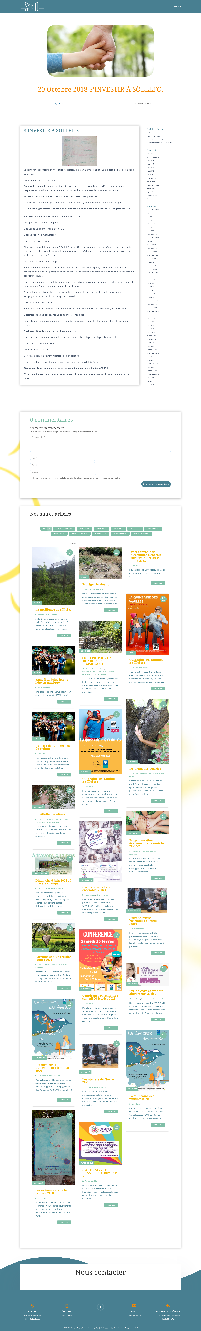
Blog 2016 (150, 161)
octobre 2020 (152, 252)
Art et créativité (153, 157)
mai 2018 (150, 325)
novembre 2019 (153, 266)
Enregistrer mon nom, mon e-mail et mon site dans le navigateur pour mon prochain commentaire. (76, 478)
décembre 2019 (152, 262)
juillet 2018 (151, 318)
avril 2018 (150, 329)
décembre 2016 (152, 364)
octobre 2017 (152, 350)
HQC (136, 1328)
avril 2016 (150, 385)
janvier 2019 (151, 297)
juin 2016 (150, 378)
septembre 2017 (153, 353)
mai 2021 (150, 241)
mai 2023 (150, 217)
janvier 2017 (151, 360)
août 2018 (150, 315)
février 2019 (151, 294)
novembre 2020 (153, 248)
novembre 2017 (153, 346)
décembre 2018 (152, 301)
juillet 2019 (151, 280)
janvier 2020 (151, 259)
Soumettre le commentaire (156, 484)
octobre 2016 (152, 371)
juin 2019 (150, 283)
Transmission (152, 195)
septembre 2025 (153, 210)
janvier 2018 (151, 339)
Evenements (151, 178)
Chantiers (150, 174)
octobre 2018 (152, 308)
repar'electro (152, 192)
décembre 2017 (152, 343)
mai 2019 (150, 287)
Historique (151, 181)
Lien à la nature (153, 185)
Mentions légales (92, 1328)
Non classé (151, 188)
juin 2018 (150, 322)
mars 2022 (151, 231)
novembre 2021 (153, 234)
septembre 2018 (153, 311)
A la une (150, 154)
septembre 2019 (153, 273)
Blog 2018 (58, 103)
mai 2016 (150, 381)
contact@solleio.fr (134, 1316)
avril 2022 (150, 227)
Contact (177, 7)
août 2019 (150, 276)
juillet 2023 (151, 213)
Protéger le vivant (154, 136)
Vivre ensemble (152, 199)
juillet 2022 (151, 224)
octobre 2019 (152, 269)
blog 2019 (150, 171)
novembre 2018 (153, 304)
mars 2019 (151, 290)
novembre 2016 (153, 367)
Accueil (80, 1328)
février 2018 (151, 336)
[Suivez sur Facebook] (100, 1307)
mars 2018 (151, 332)
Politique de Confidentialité (111, 1328)
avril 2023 (150, 220)
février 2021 (151, 245)
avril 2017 (150, 357)
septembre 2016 (153, 374)
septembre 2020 (153, 255)
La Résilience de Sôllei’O (156, 133)
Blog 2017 (150, 164)
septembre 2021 (153, 238)
